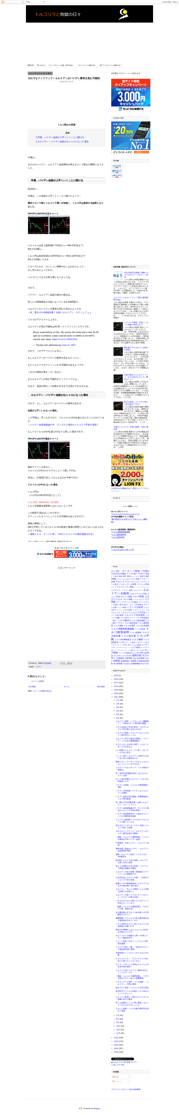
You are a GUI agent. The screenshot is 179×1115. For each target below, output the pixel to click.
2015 (116, 675)
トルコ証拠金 (140, 629)
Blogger (97, 1108)
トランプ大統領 (135, 607)
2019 (116, 690)
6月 (118, 718)
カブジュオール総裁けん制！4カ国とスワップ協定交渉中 (132, 936)
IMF (124, 576)
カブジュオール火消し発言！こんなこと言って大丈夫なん (132, 745)
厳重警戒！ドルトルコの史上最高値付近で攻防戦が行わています (132, 919)
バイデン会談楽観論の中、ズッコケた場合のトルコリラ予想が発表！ (64, 424)
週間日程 (31, 65)
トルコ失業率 (129, 626)
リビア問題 (135, 647)
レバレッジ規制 (128, 650)
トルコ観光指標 (138, 620)
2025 (116, 1048)
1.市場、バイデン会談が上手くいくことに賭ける (60, 137)
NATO (142, 576)
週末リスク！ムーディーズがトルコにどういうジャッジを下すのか (132, 763)
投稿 (116, 1077)
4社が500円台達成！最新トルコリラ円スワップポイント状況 (136, 274)
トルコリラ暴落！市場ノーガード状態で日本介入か (136, 323)
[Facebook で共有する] (68, 663)
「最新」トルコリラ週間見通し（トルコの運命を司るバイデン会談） (132, 838)
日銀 (134, 658)
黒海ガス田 (121, 655)
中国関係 (120, 658)
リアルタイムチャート (122, 647)
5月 (118, 714)
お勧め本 (133, 594)
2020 (116, 693)
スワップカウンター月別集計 (127, 602)
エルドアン (138, 590)
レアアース (119, 650)
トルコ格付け (124, 620)
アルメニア (135, 582)
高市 (115, 655)
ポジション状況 (134, 645)
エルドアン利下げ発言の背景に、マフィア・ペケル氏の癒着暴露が (132, 740)
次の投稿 (32, 686)
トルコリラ (125, 612)
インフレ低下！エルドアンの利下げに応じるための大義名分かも (132, 757)
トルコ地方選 (128, 636)
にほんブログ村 (117, 1065)
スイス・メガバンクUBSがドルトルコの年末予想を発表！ (132, 965)
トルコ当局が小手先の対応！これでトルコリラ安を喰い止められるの (132, 728)
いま (112, 587)
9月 (118, 1022)
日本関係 (140, 658)
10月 (118, 1026)
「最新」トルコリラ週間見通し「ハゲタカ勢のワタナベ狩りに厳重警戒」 (132, 977)
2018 (116, 686)
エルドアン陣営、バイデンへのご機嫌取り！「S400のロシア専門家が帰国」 (132, 722)
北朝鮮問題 (135, 664)
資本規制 (128, 655)
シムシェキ (137, 599)
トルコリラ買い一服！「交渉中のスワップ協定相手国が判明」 (132, 948)
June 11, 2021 (69, 345)
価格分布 (129, 653)
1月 (118, 700)
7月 (118, 1015)
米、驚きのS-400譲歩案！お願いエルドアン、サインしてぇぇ (60, 312)
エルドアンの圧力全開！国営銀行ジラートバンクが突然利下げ (132, 873)
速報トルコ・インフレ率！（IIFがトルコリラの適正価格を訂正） (62, 534)
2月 (118, 704)
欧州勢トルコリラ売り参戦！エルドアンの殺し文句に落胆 (132, 861)
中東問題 (128, 658)
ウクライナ (116, 590)
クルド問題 (138, 596)
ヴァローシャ (144, 587)
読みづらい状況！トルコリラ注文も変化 (132, 988)
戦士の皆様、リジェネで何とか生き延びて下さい (136, 403)
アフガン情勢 (134, 579)
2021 (116, 697)
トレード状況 (130, 642)
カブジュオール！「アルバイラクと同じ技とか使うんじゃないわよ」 (132, 960)
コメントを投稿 (37, 681)
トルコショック (138, 610)
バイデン (38, 667)
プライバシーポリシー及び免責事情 (125, 1089)
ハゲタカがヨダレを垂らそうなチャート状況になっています (132, 902)
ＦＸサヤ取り (132, 574)
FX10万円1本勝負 (118, 574)
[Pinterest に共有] (71, 663)
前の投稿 (101, 686)
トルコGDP (127, 610)
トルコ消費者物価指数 (122, 629)
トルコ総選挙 (136, 632)
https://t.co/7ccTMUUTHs (64, 339)
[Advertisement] (89, 41)
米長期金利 (126, 663)
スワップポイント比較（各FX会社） (61, 65)
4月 (118, 711)
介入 (134, 653)
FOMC (146, 571)
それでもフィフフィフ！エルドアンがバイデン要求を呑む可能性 (132, 832)
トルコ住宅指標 (142, 626)
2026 (116, 1052)
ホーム (66, 686)
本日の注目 (144, 664)
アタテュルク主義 (123, 579)
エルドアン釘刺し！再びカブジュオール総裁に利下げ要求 (132, 998)
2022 (116, 1038)
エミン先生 (128, 590)
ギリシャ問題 (126, 597)
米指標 (133, 661)
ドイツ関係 (121, 607)
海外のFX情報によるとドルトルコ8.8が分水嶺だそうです (132, 931)
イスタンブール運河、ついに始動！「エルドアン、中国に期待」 (132, 983)
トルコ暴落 (137, 639)
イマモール (119, 587)
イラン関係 (129, 587)
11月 (118, 1030)
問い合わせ (41, 65)
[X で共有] (66, 663)
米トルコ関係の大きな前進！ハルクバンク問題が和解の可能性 (132, 867)
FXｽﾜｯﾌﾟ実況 (143, 574)
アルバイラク (122, 581)
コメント (118, 1081)
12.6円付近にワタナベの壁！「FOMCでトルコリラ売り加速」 (132, 878)
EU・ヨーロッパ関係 (128, 571)
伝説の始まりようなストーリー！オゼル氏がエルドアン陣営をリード (136, 377)
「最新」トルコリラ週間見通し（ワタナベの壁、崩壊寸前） (132, 908)
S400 (113, 579)
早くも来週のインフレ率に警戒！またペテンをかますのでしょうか (132, 1004)
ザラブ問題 (128, 599)
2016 (116, 679)
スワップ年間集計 (136, 605)
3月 (118, 707)
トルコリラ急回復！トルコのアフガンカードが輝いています (132, 821)
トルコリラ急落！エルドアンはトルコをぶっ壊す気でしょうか (132, 734)
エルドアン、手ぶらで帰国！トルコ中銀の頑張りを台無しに (132, 890)
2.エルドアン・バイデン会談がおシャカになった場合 (62, 141)
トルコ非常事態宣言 (123, 639)
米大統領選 (118, 664)
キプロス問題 (141, 594)
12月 (118, 1033)
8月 (118, 1019)
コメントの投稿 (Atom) (41, 691)
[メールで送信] (61, 663)
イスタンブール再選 (127, 584)
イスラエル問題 (143, 584)
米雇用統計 (125, 661)
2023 (116, 1041)
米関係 (116, 661)
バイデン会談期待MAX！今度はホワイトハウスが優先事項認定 (132, 815)
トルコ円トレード (127, 618)
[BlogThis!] (63, 663)
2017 (116, 683)
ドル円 (121, 642)
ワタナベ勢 (122, 653)
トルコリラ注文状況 (134, 615)
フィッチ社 (122, 645)
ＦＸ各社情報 (116, 576)
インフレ (137, 587)
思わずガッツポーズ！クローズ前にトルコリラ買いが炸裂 (132, 826)
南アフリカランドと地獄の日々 (111, 65)
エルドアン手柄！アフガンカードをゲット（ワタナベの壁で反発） (132, 896)
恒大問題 (140, 653)
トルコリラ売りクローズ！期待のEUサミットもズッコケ (132, 971)
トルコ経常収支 (131, 623)
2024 (116, 1045)
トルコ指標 (118, 626)
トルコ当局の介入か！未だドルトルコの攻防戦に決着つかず (132, 925)
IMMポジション (133, 576)
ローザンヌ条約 (139, 650)
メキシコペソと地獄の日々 (86, 65)
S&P (147, 576)
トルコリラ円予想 (138, 612)
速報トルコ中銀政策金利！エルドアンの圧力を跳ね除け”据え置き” (132, 884)
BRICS (113, 571)
